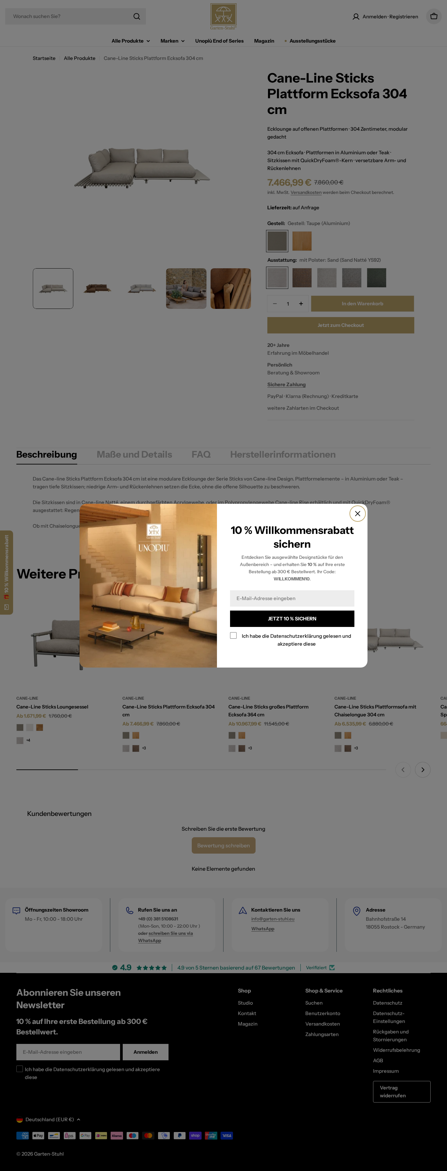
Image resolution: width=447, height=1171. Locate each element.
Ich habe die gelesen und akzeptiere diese (296, 640)
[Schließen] (357, 513)
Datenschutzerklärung (296, 636)
